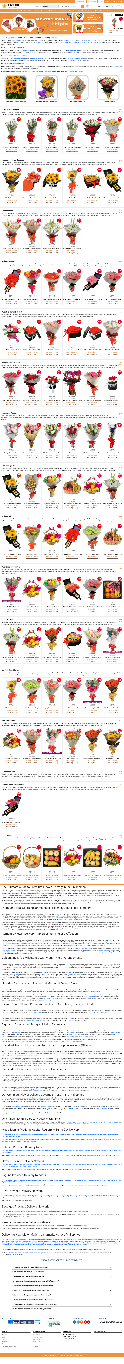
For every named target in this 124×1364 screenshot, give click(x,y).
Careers (4, 1339)
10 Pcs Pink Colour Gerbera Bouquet (112, 299)
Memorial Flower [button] (99, 11)
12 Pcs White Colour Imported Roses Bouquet (52, 453)
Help (121, 1)
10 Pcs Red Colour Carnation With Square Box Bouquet (92, 350)
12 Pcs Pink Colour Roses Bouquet (92, 400)
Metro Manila (39, 42)
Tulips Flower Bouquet (83, 1036)
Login (108, 1)
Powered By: (102, 1318)
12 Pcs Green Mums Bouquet (92, 554)
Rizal (79, 42)
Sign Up (115, 1)
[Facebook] (74, 1322)
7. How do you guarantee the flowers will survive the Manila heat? (33, 1299)
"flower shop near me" (21, 1253)
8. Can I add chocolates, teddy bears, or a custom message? (31, 1295)
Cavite (71, 42)
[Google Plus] (88, 1322)
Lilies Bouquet (70, 1036)
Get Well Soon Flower (55, 977)
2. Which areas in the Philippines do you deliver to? (28, 1272)
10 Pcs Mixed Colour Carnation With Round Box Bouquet (12, 350)
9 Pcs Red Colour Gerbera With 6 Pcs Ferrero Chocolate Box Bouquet (11, 300)
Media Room (5, 1341)
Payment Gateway (8, 1318)
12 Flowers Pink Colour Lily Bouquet (12, 248)
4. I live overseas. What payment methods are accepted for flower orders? (35, 1281)
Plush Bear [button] (71, 11)
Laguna (75, 42)
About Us (4, 1335)
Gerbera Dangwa (70, 1033)
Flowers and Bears (33, 1020)
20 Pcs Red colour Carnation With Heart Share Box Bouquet (72, 350)
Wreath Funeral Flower (106, 995)
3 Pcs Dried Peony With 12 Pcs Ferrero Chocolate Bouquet (12, 607)
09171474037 (70, 1339)
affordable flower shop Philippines (93, 40)
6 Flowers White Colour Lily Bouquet (72, 248)
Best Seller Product (92, 1)
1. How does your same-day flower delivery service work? (30, 1267)
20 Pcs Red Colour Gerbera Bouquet (52, 299)
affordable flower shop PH (37, 1249)
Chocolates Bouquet (9, 950)
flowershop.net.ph (68, 40)
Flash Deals (108, 15)
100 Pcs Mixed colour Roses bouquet (72, 400)
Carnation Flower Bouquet (75, 1034)
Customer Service (99, 1331)
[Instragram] (81, 1322)
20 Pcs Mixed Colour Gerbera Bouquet (31, 300)
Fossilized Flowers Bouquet (54, 952)
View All (120, 110)
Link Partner (5, 1348)
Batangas (84, 42)
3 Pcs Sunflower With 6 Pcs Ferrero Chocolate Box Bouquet (112, 198)
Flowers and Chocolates (81, 948)
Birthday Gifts (25, 966)
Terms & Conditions (38, 1344)
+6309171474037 (71, 1336)
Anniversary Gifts (39, 942)
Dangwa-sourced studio (35, 1090)
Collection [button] (109, 11)
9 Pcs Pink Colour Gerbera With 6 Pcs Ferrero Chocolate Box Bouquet (92, 300)
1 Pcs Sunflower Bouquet (72, 198)
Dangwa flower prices (45, 1253)
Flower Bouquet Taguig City (111, 1122)
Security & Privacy (38, 1341)
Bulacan (66, 42)
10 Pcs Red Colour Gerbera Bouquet (52, 657)
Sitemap (4, 1344)
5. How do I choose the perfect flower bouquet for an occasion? (32, 1286)
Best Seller (68, 972)
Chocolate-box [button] (62, 11)
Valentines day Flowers (105, 942)
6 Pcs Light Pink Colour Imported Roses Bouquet (11, 453)
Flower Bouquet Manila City (75, 1122)
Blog (3, 1337)
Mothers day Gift (18, 967)
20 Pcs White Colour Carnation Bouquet (112, 350)
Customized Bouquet (103, 6)
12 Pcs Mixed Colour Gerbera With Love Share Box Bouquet (31, 198)
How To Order (36, 1335)
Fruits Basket (70, 1018)
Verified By (51, 1318)
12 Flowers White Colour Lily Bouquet (51, 248)
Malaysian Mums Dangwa (12, 1033)
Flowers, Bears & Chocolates (107, 950)
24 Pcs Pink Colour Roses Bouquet (12, 400)
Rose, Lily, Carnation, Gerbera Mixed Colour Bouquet (52, 708)
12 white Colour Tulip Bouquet (92, 147)
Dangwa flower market (59, 916)
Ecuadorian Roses (51, 945)
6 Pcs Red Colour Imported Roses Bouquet (72, 453)
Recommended (44, 972)
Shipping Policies (37, 1339)
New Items (100, 1)
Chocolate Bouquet (36, 1012)
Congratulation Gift (107, 967)
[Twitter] (78, 1322)
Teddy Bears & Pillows (98, 1012)
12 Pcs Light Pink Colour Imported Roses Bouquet (31, 453)
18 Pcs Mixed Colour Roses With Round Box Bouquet (112, 401)
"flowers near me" (32, 1253)
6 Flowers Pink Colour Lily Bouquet (32, 248)
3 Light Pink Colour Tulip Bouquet (31, 147)
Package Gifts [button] (38, 11)
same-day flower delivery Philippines (42, 1124)
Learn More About (39, 1331)
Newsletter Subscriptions (9, 1346)
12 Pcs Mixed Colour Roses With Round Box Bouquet (52, 401)
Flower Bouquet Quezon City (93, 1122)
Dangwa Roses (81, 943)
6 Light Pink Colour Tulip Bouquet (72, 147)
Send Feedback (69, 1334)
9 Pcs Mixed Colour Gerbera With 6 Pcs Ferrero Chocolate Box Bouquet (72, 607)
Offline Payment (37, 1337)
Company (5, 1331)
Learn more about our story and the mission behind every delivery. (27, 1065)
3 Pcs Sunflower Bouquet (11, 198)
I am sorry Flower (67, 976)
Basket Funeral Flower (90, 996)
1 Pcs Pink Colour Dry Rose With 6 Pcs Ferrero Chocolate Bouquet (112, 658)
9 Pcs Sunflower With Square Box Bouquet (92, 198)
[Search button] (82, 6)
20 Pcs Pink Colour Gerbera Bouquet (72, 299)
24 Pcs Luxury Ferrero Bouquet (32, 503)
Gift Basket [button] (80, 11)
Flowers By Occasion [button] (50, 11)
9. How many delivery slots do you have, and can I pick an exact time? (34, 1304)
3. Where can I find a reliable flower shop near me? (28, 1276)
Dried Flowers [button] (89, 11)
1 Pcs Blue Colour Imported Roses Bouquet (112, 453)
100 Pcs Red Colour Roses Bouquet (32, 400)
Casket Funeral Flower (48, 998)
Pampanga (93, 42)
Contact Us (67, 1331)
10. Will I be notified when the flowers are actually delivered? (31, 1309)
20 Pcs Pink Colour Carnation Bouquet (52, 350)
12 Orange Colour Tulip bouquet (113, 147)
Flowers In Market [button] (17, 11)
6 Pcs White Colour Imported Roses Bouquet (92, 453)
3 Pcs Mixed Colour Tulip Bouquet (11, 147)
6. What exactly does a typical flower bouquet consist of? (30, 1290)
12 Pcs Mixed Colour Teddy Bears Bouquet (52, 504)
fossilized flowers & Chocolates (80, 952)
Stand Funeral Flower (39, 995)
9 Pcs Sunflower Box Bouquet (52, 198)
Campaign (35, 1346)
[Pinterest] (85, 1322)
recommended (80, 1)
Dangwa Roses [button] (28, 11)
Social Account (78, 1318)
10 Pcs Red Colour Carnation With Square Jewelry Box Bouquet (31, 350)
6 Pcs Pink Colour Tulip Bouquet (52, 147)
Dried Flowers (29, 1039)
